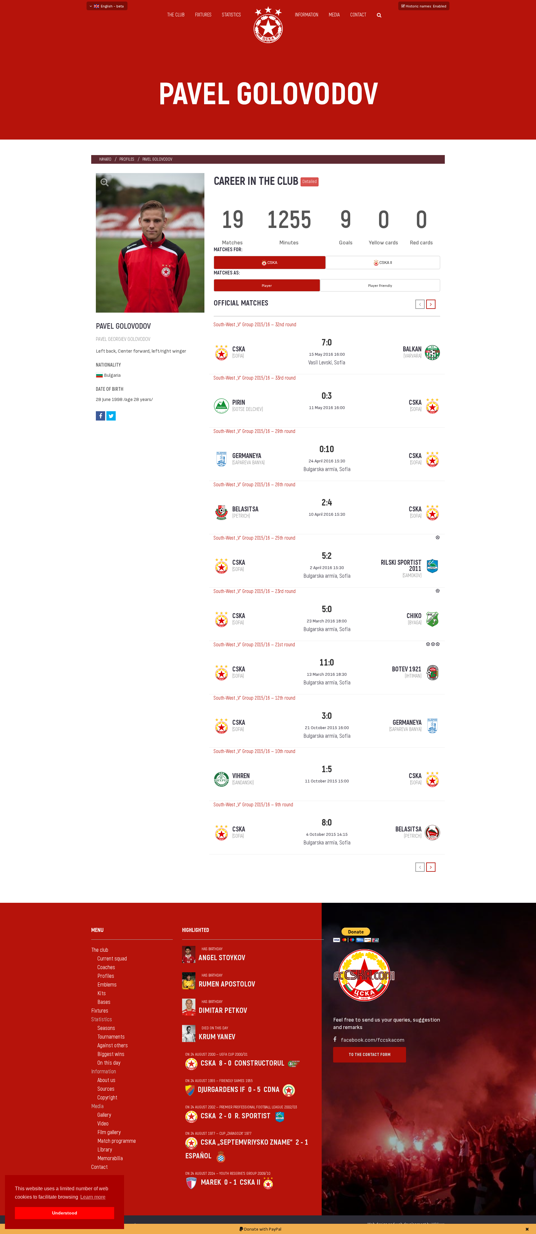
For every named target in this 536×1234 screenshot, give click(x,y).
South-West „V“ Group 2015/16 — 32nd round (255, 325)
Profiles (126, 159)
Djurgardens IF (221, 1089)
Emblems (107, 984)
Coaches (106, 967)
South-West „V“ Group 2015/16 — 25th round (254, 538)
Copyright (107, 1097)
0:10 (326, 449)
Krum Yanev (217, 1036)
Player (267, 285)
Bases (103, 1002)
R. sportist (252, 1115)
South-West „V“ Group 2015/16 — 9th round (253, 805)
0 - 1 (230, 1182)
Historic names (425, 6)
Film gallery (109, 1132)
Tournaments (111, 1036)
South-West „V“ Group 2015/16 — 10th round (254, 751)
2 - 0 (225, 1115)
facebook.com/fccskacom (372, 1039)
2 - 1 (302, 1142)
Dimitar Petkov (223, 1010)
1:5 (327, 769)
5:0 (327, 609)
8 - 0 (225, 1063)
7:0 (327, 342)
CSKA (271, 262)
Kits (101, 993)
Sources (105, 1089)
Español (198, 1156)
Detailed (309, 182)
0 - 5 (254, 1089)
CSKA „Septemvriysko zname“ (247, 1142)
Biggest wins (110, 1054)
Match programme (116, 1141)
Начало (105, 159)
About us (106, 1080)
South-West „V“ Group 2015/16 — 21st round (254, 645)
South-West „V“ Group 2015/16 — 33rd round (255, 378)
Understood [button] (64, 1212)
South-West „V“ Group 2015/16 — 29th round (254, 431)
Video (103, 1123)
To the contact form (370, 1054)
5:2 (327, 556)
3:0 (327, 716)
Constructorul (259, 1063)
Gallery (104, 1115)
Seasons (106, 1028)
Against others (112, 1045)
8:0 (327, 822)
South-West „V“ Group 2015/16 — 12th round (254, 698)
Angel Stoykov (222, 957)
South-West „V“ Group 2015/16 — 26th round (254, 485)
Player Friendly (380, 285)
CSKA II (385, 262)
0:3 (327, 396)
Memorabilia (110, 1158)
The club (176, 15)
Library (104, 1149)
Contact (358, 15)
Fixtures (203, 15)
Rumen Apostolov (227, 984)
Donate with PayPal (262, 1229)
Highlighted (195, 930)
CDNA (271, 1089)
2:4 (327, 502)
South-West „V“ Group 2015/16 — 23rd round (255, 591)
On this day (108, 1063)
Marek (211, 1182)
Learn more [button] (92, 1197)
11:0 (326, 662)
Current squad (112, 958)
